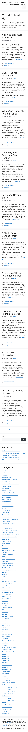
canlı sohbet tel (6, 526)
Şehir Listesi (5, 609)
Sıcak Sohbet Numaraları (8, 651)
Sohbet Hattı (5, 660)
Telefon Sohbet (6, 680)
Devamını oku (18, 59)
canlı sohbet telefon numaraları (10, 530)
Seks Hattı (4, 614)
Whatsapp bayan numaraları (9, 455)
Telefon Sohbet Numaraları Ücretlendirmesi (13, 453)
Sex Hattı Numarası (7, 634)
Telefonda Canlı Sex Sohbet (9, 687)
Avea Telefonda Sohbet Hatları (10, 495)
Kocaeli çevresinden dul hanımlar (10, 457)
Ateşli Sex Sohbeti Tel (7, 486)
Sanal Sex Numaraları (7, 607)
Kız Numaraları (6, 590)
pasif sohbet (5, 601)
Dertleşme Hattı (6, 552)
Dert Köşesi (5, 548)
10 (8, 429)
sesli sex (4, 627)
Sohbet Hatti (5, 658)
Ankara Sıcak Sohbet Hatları (9, 479)
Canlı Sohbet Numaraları (8, 523)
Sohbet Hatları (6, 656)
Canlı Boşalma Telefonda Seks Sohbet (10, 155)
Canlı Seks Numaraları (7, 506)
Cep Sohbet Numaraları (8, 532)
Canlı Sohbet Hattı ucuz (8, 521)
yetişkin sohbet (6, 713)
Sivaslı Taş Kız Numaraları (9, 74)
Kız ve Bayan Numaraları (8, 594)
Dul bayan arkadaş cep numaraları (11, 459)
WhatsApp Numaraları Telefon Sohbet (13, 112)
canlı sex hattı (5, 508)
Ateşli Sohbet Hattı (7, 490)
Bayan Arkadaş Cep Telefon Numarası (12, 312)
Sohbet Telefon (6, 671)
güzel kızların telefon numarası (10, 579)
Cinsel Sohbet (5, 539)
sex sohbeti (5, 643)
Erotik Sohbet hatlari (7, 563)
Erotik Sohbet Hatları (7, 565)
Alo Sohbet (5, 475)
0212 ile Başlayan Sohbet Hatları (11, 234)
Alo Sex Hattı (5, 473)
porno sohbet (5, 603)
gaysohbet (4, 574)
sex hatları (12, 730)
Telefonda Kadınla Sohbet (9, 689)
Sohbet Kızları (5, 662)
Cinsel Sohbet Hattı (9, 63)
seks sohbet (5, 623)
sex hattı (9, 722)
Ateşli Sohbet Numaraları (8, 492)
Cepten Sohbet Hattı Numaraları (10, 534)
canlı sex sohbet (6, 510)
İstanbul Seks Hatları (7, 583)
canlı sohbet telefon (7, 528)
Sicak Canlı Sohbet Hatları (9, 647)
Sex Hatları (5, 629)
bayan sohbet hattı (7, 499)
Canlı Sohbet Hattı (7, 517)
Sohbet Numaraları (7, 667)
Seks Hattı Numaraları (7, 616)
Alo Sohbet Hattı (6, 477)
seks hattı (5, 725)
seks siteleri (5, 621)
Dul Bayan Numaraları (7, 554)
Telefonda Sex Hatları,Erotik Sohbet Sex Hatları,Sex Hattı (13, 3)
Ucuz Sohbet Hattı (7, 707)
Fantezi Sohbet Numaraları (9, 570)
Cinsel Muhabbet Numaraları (9, 537)
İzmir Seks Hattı (6, 585)
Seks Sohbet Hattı (6, 625)
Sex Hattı (4, 632)
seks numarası (6, 618)
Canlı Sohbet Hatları (7, 515)
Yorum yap (6, 65)
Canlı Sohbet (5, 512)
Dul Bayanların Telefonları (8, 559)
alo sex (4, 470)
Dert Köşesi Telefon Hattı (8, 550)
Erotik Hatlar (5, 561)
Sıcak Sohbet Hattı (7, 649)
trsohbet (4, 702)
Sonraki (11, 429)
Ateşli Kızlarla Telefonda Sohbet (10, 484)
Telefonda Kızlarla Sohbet (8, 691)
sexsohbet (4, 645)
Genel (3, 576)
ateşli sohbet (5, 488)
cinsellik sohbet (6, 543)
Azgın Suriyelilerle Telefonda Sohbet (11, 274)
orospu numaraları (6, 596)
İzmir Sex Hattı (6, 587)
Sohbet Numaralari (7, 665)
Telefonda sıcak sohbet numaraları (11, 451)
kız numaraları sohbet (7, 592)
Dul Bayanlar (5, 556)
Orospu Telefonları (7, 598)
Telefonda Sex (6, 696)
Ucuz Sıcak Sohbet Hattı (8, 704)
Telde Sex (4, 676)
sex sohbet (5, 638)
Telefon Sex (5, 678)
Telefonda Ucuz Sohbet (8, 700)
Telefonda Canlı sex (7, 685)
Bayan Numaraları (6, 497)
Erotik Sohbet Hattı (7, 568)
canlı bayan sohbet (7, 503)
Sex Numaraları (6, 636)
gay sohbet (5, 572)
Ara (3, 436)
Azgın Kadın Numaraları (8, 354)
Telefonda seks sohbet (8, 693)
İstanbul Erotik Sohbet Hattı (9, 581)
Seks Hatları (5, 612)
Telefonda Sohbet (6, 698)
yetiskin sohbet (6, 711)
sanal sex (4, 605)
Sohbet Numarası (6, 669)
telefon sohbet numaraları (8, 682)
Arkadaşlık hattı (6, 481)
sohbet (4, 654)
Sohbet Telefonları (7, 674)
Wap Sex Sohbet (6, 709)
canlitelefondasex (6, 501)
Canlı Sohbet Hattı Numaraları (10, 519)
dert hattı (4, 545)
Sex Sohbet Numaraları (8, 640)
